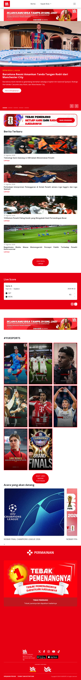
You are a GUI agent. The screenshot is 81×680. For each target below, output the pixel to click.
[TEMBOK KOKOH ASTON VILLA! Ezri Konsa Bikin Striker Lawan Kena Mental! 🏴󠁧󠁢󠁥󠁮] (15, 406)
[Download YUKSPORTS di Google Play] (41, 657)
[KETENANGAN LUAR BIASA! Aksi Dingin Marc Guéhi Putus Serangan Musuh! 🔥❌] (40, 363)
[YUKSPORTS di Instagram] (48, 651)
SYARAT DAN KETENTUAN (26, 676)
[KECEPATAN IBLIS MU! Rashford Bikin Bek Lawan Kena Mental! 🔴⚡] (65, 363)
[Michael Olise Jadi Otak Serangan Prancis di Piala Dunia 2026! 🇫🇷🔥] (40, 406)
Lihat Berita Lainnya (40, 262)
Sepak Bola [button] (45, 4)
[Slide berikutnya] (76, 106)
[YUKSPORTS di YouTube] (53, 651)
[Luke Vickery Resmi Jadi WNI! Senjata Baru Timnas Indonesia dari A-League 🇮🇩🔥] (15, 449)
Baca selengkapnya (12, 91)
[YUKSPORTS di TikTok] (59, 651)
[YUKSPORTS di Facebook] (44, 651)
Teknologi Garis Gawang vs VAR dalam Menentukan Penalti (29, 158)
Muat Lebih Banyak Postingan (40, 478)
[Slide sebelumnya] (72, 106)
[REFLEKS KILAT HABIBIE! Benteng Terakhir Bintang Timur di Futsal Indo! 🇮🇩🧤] (15, 363)
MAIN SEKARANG (65, 120)
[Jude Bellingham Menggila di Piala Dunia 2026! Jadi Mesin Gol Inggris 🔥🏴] (65, 406)
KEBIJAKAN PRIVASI (10, 676)
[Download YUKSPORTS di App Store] (52, 657)
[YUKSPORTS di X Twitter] (39, 651)
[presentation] (72, 304)
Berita (33, 4)
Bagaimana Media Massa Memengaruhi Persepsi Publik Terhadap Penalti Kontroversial (40, 248)
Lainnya (6, 160)
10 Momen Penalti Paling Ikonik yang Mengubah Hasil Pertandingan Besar (35, 218)
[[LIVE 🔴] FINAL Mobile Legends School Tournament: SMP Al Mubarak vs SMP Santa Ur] (40, 449)
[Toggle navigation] (74, 4)
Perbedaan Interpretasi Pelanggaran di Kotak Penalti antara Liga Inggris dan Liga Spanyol (40, 188)
